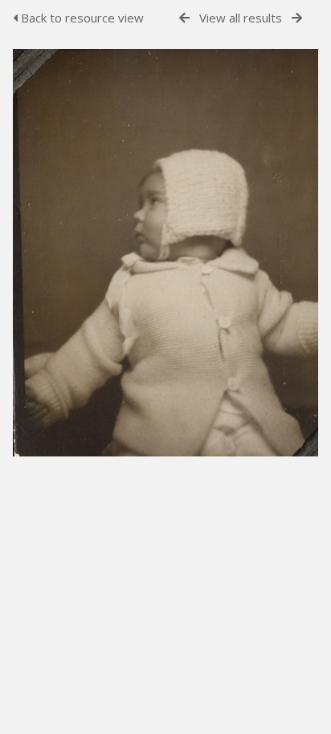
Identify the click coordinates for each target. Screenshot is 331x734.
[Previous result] (184, 18)
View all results (240, 18)
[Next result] (297, 18)
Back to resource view (81, 18)
